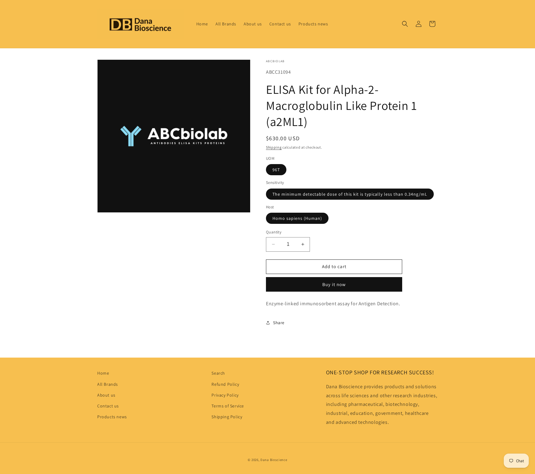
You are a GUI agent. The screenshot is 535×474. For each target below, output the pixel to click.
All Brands (107, 384)
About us (106, 395)
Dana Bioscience (273, 460)
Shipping (274, 147)
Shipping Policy (226, 417)
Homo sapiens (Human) (297, 218)
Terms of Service (227, 406)
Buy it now (334, 284)
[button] (405, 24)
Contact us (108, 406)
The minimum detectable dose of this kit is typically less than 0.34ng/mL (349, 194)
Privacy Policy (224, 395)
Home (103, 373)
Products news (112, 417)
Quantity (273, 232)
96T (276, 169)
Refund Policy (225, 384)
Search (218, 373)
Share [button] (279, 322)
